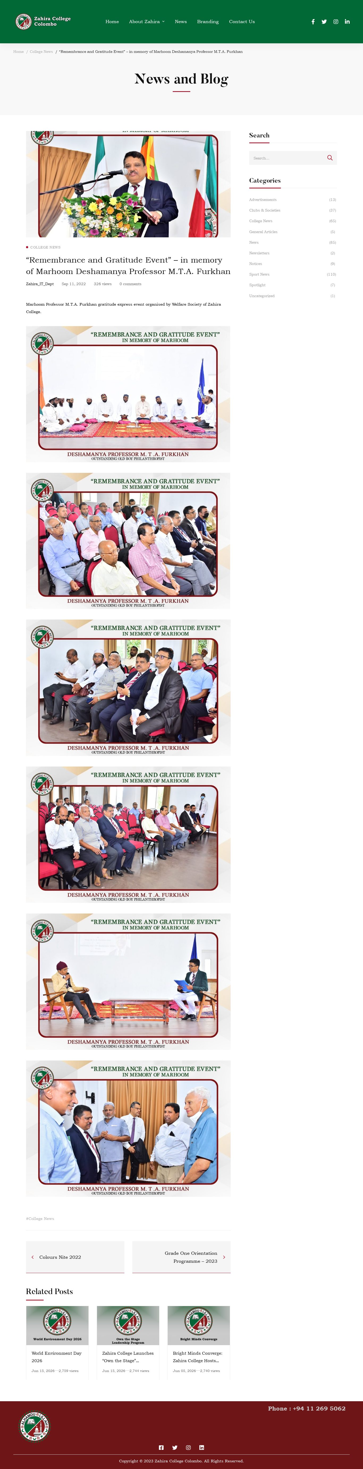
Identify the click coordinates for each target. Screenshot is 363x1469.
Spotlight (292, 284)
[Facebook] (313, 21)
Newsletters (292, 252)
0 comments (130, 283)
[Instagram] (336, 21)
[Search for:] (293, 158)
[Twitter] (324, 21)
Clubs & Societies (292, 210)
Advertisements (292, 199)
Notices (292, 263)
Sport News (292, 274)
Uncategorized (292, 295)
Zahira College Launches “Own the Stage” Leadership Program (128, 1360)
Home (18, 51)
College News (41, 51)
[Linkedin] (347, 21)
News (292, 242)
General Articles (292, 231)
